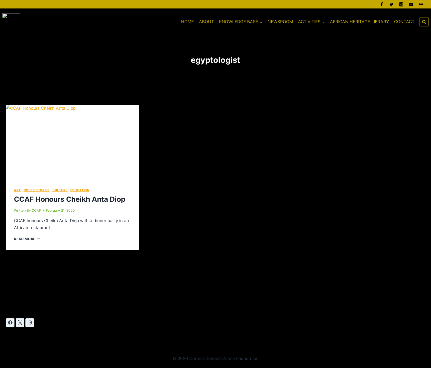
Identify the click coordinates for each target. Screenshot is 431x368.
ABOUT (206, 21)
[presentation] (72, 142)
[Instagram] (401, 4)
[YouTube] (411, 4)
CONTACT (404, 21)
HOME (187, 21)
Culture (59, 190)
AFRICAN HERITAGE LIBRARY (359, 21)
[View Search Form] (424, 21)
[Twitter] (391, 4)
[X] (20, 322)
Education (79, 190)
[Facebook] (382, 4)
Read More (27, 239)
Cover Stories (37, 190)
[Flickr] (421, 4)
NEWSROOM (280, 21)
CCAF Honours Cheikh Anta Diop (69, 199)
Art (17, 190)
